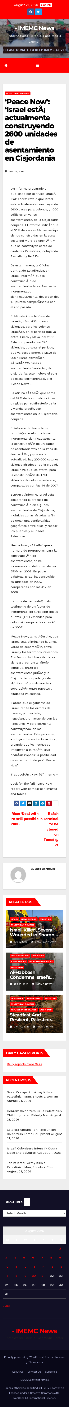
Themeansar (36, 1362)
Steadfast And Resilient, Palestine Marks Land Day (30, 1019)
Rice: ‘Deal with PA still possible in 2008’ (26, 818)
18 (15, 1275)
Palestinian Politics (17, 93)
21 (42, 1275)
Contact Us (34, 1371)
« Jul (6, 1306)
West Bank (17, 967)
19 (24, 1275)
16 (60, 1266)
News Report (28, 919)
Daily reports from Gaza (24, 1064)
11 (15, 1266)
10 (6, 1266)
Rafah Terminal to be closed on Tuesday (50, 826)
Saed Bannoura (45, 868)
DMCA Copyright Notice (34, 1379)
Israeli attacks (20, 956)
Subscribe (51, 1371)
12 (24, 1266)
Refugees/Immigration (24, 1010)
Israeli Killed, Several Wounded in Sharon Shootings (32, 934)
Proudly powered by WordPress (24, 1357)
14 (43, 1266)
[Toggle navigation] (37, 65)
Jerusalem (38, 956)
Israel (14, 919)
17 (6, 1275)
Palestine (45, 919)
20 (34, 1275)
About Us (17, 1371)
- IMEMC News (34, 28)
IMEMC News (44, 984)
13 (33, 1266)
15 (51, 1266)
